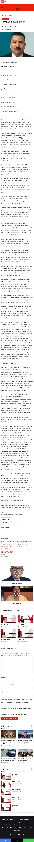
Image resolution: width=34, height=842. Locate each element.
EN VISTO (15, 805)
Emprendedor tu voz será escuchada (24, 759)
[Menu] (2, 8)
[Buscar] (32, 8)
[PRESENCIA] (8, 619)
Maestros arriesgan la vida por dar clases (8, 759)
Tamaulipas (17, 824)
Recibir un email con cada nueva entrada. (14, 714)
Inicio (4, 15)
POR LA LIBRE (21, 624)
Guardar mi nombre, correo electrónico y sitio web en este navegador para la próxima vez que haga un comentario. (17, 702)
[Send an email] (10, 26)
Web (2, 692)
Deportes (29, 827)
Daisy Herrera (6, 26)
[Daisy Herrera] (17, 7)
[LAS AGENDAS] (8, 633)
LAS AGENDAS (5, 639)
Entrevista (29, 824)
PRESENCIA (4, 624)
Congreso (11, 827)
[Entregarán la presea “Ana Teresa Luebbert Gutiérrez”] (8, 734)
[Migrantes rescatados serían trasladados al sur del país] (25, 734)
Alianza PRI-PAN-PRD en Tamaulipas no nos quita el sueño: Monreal (8, 542)
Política (23, 824)
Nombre (4, 677)
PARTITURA (21, 639)
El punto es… (9, 824)
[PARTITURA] (25, 633)
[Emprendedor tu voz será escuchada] (25, 753)
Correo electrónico (7, 685)
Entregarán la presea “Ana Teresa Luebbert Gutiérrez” (8, 742)
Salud (23, 827)
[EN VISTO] (6, 807)
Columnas (9, 15)
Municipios (18, 827)
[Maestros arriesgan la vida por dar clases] (8, 753)
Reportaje (17, 830)
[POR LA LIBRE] (25, 619)
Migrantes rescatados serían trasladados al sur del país (25, 742)
